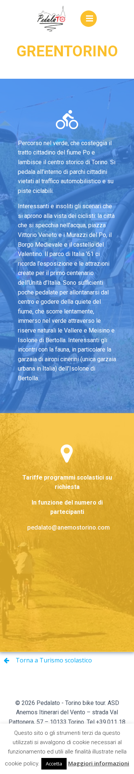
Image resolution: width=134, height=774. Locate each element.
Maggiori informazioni (98, 763)
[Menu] (88, 18)
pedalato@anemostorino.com (68, 527)
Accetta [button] (54, 763)
